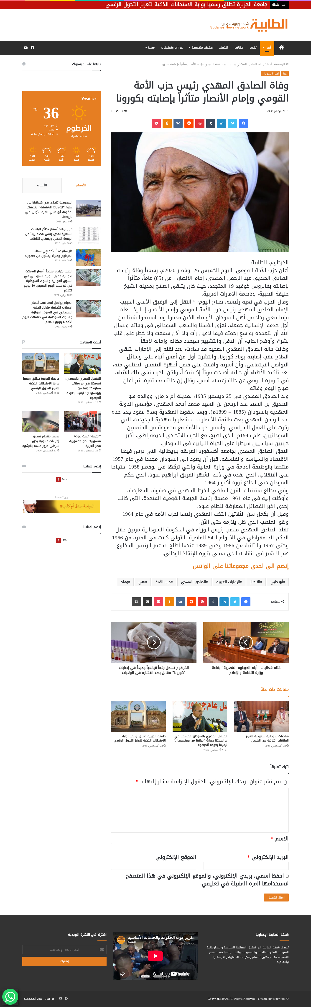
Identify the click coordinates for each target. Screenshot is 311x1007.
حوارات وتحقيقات (172, 47)
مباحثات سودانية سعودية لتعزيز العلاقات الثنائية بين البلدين (267, 738)
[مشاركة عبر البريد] (147, 601)
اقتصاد (223, 47)
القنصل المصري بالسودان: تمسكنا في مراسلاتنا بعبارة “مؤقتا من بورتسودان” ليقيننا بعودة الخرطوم (200, 740)
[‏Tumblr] (210, 123)
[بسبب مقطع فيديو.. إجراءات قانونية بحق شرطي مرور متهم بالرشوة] (40, 421)
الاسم (280, 839)
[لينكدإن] (221, 123)
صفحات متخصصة (202, 47)
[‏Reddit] (189, 123)
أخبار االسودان (271, 73)
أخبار (268, 47)
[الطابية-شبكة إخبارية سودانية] (246, 25)
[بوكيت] (156, 123)
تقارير (253, 47)
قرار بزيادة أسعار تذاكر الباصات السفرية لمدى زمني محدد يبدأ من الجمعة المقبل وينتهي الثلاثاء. (48, 234)
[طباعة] (136, 601)
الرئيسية (280, 64)
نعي (141, 581)
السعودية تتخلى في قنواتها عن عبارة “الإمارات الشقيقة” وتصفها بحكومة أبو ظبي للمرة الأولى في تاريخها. (48, 209)
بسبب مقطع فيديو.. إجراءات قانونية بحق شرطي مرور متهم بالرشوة (40, 441)
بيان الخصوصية (32, 999)
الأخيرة (42, 185)
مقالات (239, 47)
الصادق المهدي (193, 581)
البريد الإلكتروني (268, 857)
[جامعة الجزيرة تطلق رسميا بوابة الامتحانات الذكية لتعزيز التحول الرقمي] (138, 716)
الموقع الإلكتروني (176, 857)
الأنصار (255, 581)
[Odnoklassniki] (167, 123)
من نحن (49, 999)
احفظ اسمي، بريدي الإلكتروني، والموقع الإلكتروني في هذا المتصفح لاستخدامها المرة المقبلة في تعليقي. (207, 880)
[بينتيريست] (199, 123)
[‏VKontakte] (178, 123)
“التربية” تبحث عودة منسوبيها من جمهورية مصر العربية (85, 441)
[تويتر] (232, 123)
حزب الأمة (163, 581)
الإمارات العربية (228, 581)
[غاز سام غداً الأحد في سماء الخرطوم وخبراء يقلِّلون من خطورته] (88, 257)
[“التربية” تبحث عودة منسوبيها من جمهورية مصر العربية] (82, 421)
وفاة (124, 581)
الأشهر (81, 185)
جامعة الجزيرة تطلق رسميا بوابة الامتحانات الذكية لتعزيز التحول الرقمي (140, 738)
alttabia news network (272, 999)
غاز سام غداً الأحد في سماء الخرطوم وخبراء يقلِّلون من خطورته (48, 253)
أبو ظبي (276, 581)
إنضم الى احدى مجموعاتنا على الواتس (241, 566)
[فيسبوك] (243, 123)
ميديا (151, 47)
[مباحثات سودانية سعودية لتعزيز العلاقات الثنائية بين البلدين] (261, 716)
